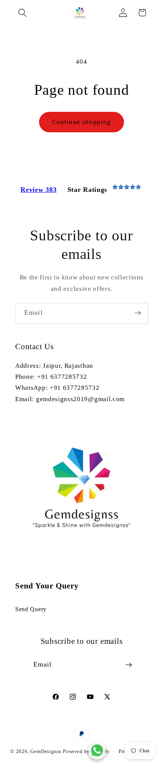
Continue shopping (81, 121)
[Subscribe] (137, 313)
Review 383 (38, 189)
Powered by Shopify (86, 751)
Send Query (31, 609)
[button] (23, 12)
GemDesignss (45, 751)
